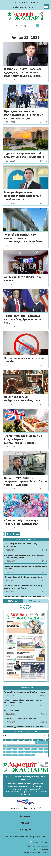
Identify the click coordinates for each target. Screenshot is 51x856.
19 (18, 752)
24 (6, 755)
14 (31, 749)
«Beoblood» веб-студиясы (36, 852)
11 (12, 749)
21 (31, 752)
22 (38, 752)
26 (18, 755)
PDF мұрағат (34, 601)
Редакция (26, 823)
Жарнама (29, 7)
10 (6, 749)
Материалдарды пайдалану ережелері (25, 836)
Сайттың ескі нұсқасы (38, 846)
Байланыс (18, 7)
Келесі (16, 534)
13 (24, 749)
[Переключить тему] (37, 7)
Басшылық (25, 816)
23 (44, 752)
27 (24, 755)
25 (12, 755)
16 (44, 749)
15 (38, 749)
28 (31, 755)
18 (12, 752)
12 (18, 749)
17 (6, 752)
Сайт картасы (25, 829)
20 (24, 752)
